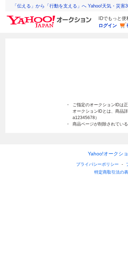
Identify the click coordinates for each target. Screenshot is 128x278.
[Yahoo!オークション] (50, 17)
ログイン (107, 25)
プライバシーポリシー (97, 164)
